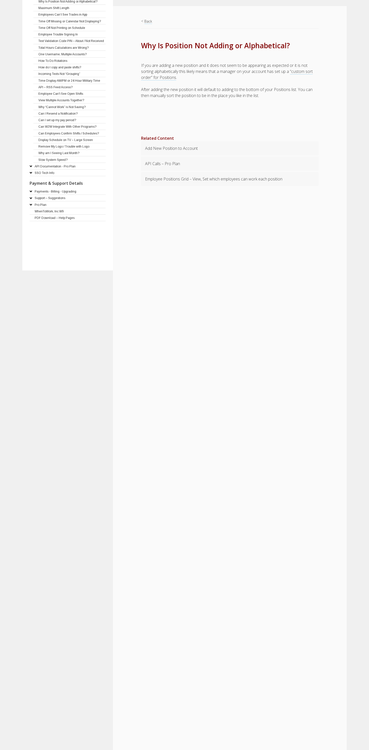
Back (148, 21)
